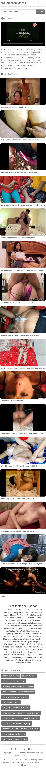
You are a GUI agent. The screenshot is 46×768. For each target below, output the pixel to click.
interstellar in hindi (11, 676)
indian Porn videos (25, 762)
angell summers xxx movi (13, 713)
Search (40, 11)
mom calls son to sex (11, 718)
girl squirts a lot (28, 676)
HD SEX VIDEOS (23, 749)
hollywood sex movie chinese (15, 697)
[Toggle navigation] (41, 3)
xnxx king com (33, 713)
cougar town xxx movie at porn (16, 707)
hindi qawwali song (11, 702)
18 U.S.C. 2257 (16, 760)
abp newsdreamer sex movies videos (18, 691)
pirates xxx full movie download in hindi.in (20, 729)
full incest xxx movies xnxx (14, 734)
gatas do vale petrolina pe (14, 681)
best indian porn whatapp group (16, 723)
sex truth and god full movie (15, 739)
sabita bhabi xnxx (31, 718)
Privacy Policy (30, 760)
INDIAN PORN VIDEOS (13, 3)
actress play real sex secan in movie (18, 686)
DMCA (6, 760)
